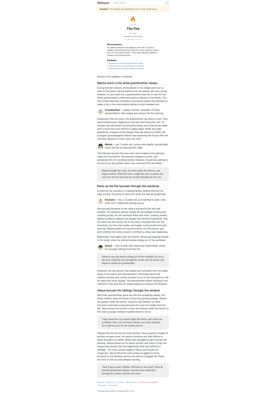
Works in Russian (131, 382)
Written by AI (110, 382)
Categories (100, 382)
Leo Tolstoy (133, 24)
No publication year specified (148, 382)
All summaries (113, 385)
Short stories (102, 385)
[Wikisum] (103, 2)
